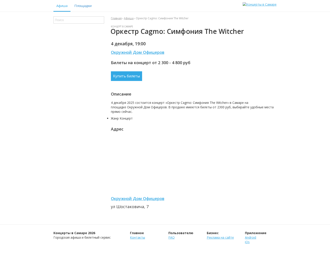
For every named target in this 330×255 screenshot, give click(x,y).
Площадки (83, 5)
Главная (116, 18)
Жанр (115, 118)
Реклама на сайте (220, 237)
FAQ (171, 237)
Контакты (137, 237)
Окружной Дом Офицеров (137, 52)
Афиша (62, 5)
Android (250, 237)
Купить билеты (126, 76)
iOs (247, 242)
